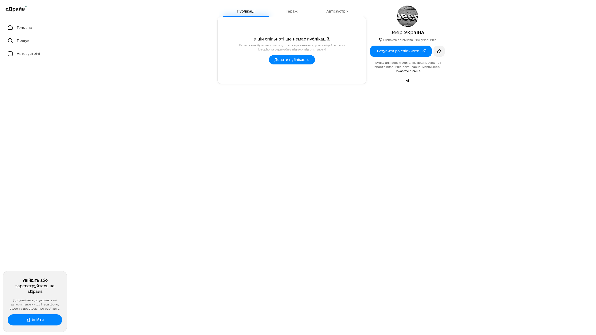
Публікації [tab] (246, 11)
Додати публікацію (291, 60)
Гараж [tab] (292, 11)
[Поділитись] (439, 51)
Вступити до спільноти (398, 51)
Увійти (38, 320)
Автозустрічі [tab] (337, 11)
